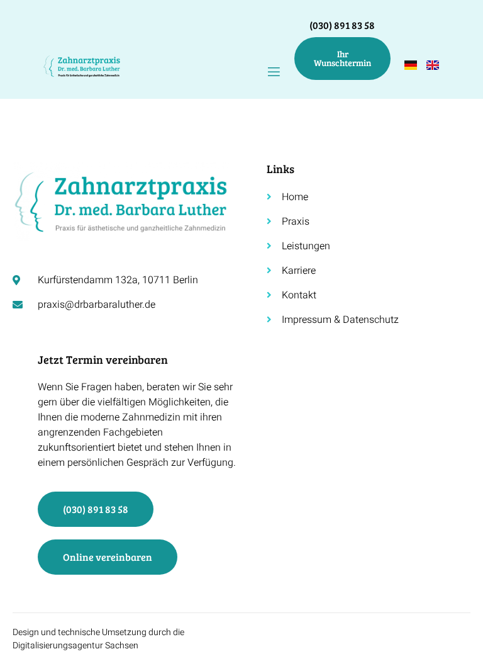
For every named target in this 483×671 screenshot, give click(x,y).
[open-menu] (274, 72)
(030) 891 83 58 (342, 24)
